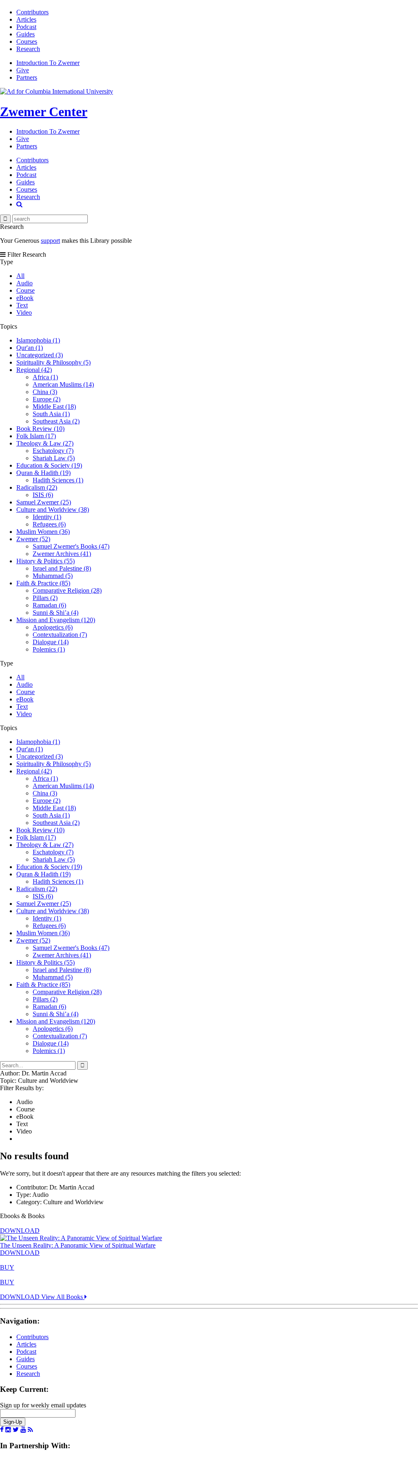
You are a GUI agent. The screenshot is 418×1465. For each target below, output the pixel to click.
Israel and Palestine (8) (62, 568)
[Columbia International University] (56, 91)
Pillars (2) (45, 597)
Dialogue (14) (51, 641)
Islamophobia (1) (38, 340)
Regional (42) (34, 369)
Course (25, 290)
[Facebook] (2, 1430)
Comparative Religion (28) (67, 590)
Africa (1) (45, 377)
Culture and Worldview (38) (52, 509)
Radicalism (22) (36, 487)
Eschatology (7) (53, 450)
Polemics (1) (49, 649)
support (50, 240)
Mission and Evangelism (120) (55, 619)
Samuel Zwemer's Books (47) (71, 546)
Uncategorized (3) (39, 355)
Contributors (32, 12)
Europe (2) (46, 399)
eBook (24, 297)
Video (24, 312)
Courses (26, 41)
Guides (25, 34)
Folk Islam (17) (36, 435)
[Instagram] (8, 1430)
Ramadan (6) (49, 605)
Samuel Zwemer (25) (43, 502)
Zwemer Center (43, 111)
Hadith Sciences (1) (58, 480)
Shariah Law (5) (54, 458)
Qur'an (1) (29, 347)
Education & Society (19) (49, 465)
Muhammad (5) (53, 575)
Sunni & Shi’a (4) (55, 612)
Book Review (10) (40, 428)
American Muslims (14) (63, 384)
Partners (26, 77)
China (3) (45, 391)
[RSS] (30, 1430)
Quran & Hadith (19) (43, 472)
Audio (24, 283)
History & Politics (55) (45, 561)
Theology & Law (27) (44, 443)
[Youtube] (23, 1430)
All (20, 275)
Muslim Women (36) (43, 531)
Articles (26, 19)
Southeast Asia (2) (56, 421)
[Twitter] (16, 1430)
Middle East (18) (54, 406)
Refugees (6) (49, 524)
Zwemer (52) (33, 538)
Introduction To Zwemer (48, 62)
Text (22, 305)
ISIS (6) (43, 494)
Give (22, 70)
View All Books (62, 1296)
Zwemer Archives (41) (62, 553)
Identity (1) (47, 516)
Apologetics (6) (53, 627)
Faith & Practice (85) (43, 583)
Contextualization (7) (60, 634)
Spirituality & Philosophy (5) (53, 362)
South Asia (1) (51, 413)
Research (28, 48)
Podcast (26, 26)
